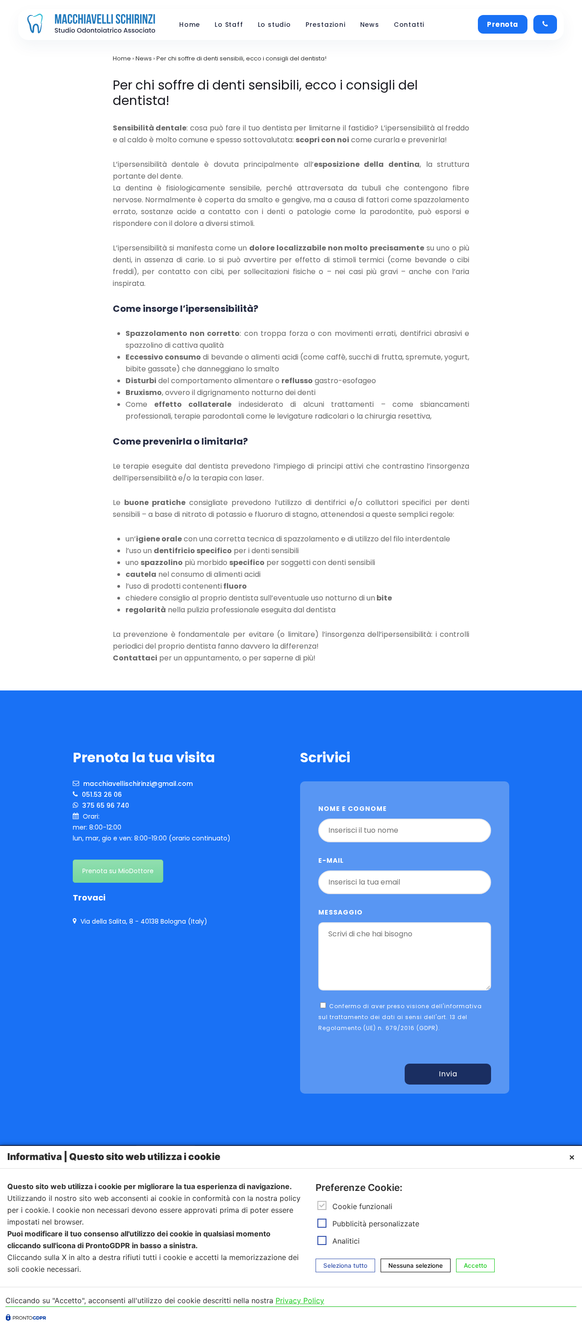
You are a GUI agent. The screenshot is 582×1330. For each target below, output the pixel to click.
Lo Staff (229, 24)
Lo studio (274, 24)
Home (189, 24)
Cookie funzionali (362, 1206)
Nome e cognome (352, 808)
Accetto (475, 1265)
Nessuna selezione (415, 1265)
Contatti (409, 24)
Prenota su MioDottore (118, 870)
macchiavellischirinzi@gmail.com (137, 783)
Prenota (502, 24)
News (369, 24)
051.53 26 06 (101, 794)
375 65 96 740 (104, 805)
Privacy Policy (300, 1300)
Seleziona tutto (345, 1265)
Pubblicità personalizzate (375, 1223)
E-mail (331, 860)
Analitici (346, 1240)
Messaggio (340, 912)
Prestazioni (326, 24)
